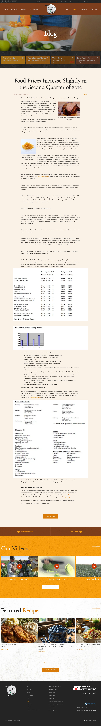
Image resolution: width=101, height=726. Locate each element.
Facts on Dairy (51, 698)
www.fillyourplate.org (43, 176)
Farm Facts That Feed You (82, 1)
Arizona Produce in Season (67, 1)
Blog (74, 9)
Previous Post (27, 532)
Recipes (23, 9)
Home (6, 9)
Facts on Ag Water (52, 710)
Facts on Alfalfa (51, 707)
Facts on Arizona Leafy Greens (55, 701)
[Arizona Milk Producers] (90, 703)
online (74, 244)
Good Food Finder (91, 710)
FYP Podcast (34, 9)
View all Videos (50, 587)
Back (85, 94)
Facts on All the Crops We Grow (55, 704)
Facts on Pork (51, 695)
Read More (4, 649)
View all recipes (50, 669)
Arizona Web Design (91, 720)
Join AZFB (94, 9)
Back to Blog (50, 516)
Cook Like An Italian (82, 707)
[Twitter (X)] (5, 1)
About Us (14, 9)
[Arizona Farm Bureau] (14, 2)
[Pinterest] (8, 1)
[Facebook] (2, 1)
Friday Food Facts (95, 1)
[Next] (98, 548)
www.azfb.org (67, 494)
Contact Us (83, 9)
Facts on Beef (51, 692)
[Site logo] (11, 698)
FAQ (67, 9)
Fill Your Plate (17, 720)
